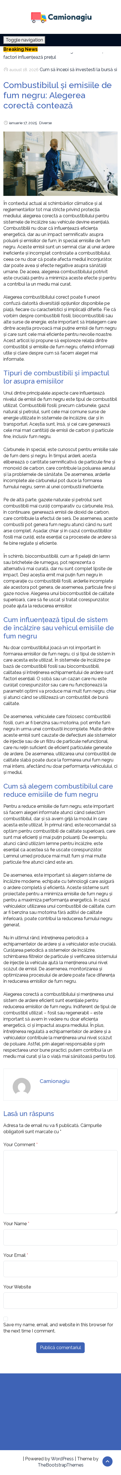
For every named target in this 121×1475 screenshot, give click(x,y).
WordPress (62, 1458)
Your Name (15, 1223)
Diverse (45, 123)
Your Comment (19, 1144)
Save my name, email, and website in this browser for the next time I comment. (58, 1328)
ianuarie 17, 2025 (23, 123)
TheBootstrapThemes (61, 1465)
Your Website (17, 1287)
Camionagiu (55, 1081)
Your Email (14, 1255)
